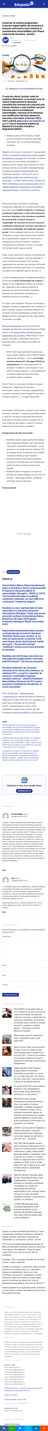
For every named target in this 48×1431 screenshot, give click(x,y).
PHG (3, 572)
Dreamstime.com (21, 81)
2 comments (17, 42)
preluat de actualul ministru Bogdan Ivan (21, 171)
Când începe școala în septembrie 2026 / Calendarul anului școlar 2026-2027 (28, 1038)
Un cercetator (17, 814)
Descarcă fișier (13, 572)
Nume (5, 965)
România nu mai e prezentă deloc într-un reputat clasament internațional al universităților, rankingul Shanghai (23, 187)
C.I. (12, 38)
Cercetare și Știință (8, 16)
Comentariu (6, 936)
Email (4, 975)
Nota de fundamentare (11, 326)
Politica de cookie (10, 1395)
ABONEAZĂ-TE (24, 791)
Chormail (11, 81)
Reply (4, 870)
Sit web (4, 985)
